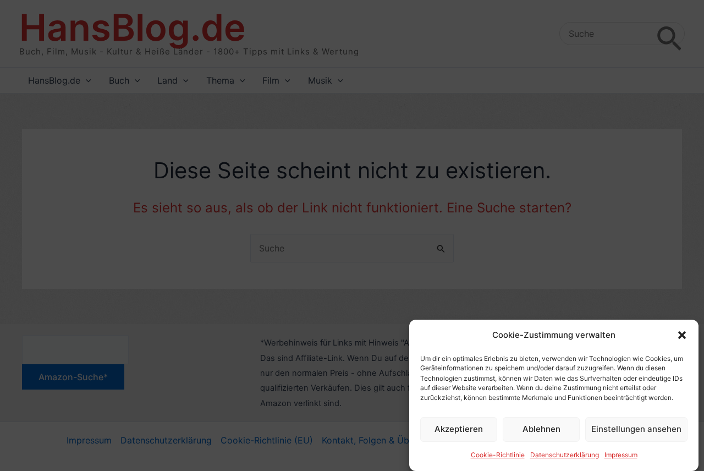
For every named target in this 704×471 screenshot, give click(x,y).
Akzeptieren (459, 429)
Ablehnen (541, 429)
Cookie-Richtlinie (498, 455)
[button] (682, 335)
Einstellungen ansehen (636, 429)
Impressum (620, 455)
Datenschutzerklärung (564, 455)
